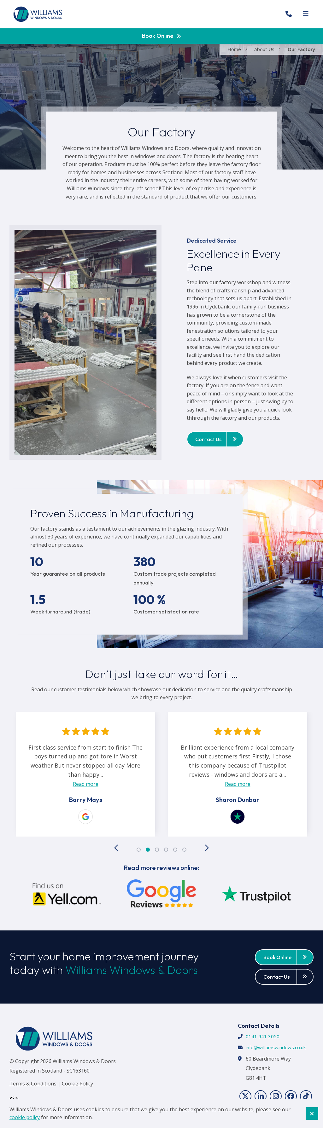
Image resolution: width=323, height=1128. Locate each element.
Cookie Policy (77, 1083)
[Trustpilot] (85, 816)
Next (206, 848)
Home (234, 49)
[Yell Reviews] (67, 895)
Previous (116, 848)
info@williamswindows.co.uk (276, 1047)
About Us (264, 49)
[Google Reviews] (161, 895)
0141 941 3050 (262, 1036)
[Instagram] (276, 1096)
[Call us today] (289, 14)
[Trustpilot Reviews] (256, 895)
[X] (245, 1096)
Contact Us (208, 439)
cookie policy (24, 1117)
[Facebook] (291, 1096)
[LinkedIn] (261, 1096)
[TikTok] (306, 1096)
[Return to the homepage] (37, 14)
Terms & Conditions (32, 1083)
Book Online (157, 35)
